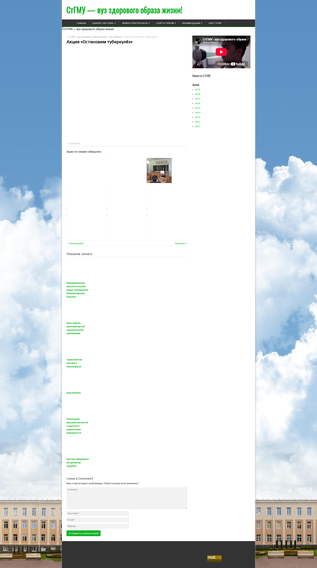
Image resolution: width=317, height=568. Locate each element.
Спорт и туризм (165, 23)
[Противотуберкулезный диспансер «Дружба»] (127, 446)
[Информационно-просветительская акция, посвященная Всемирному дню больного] (127, 269)
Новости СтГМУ (201, 75)
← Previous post (75, 243)
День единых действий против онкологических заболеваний (76, 328)
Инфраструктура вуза (135, 23)
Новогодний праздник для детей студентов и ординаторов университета (77, 426)
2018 (197, 94)
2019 (197, 89)
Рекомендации (191, 23)
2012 (197, 122)
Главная (81, 23)
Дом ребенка (74, 392)
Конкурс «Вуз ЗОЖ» (103, 23)
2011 (197, 126)
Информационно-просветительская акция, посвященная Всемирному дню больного (77, 290)
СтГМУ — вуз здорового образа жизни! (124, 10)
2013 (197, 117)
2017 (197, 98)
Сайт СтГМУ (214, 23)
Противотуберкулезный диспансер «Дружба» (78, 462)
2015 (197, 108)
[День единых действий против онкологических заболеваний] (127, 310)
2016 (197, 103)
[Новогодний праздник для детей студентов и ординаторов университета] (127, 405)
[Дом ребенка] (127, 379)
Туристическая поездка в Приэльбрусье (74, 363)
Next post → (181, 243)
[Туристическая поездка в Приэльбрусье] (127, 346)
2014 (197, 112)
